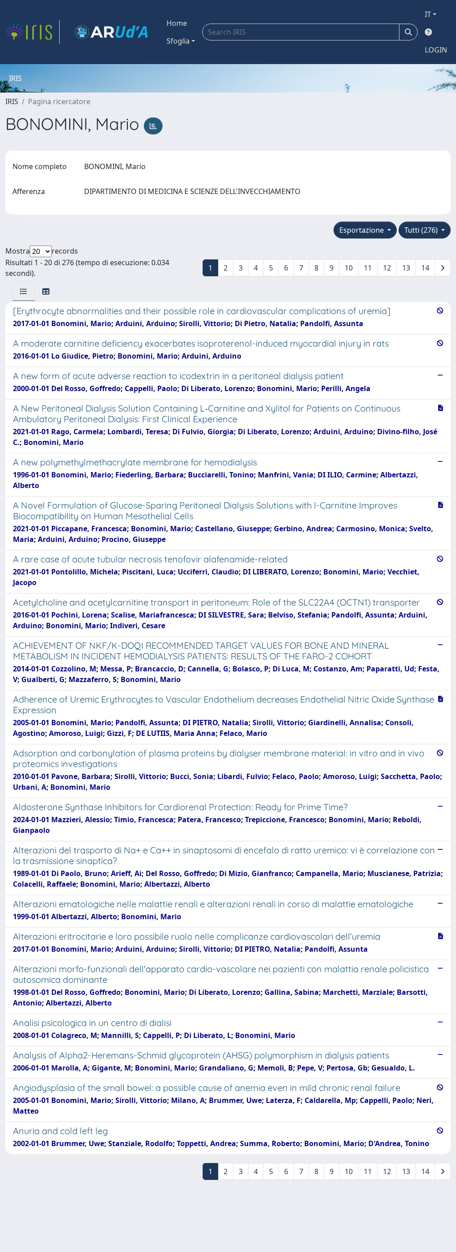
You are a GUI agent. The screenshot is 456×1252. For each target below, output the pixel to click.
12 (387, 268)
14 (425, 268)
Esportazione (362, 230)
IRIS (11, 101)
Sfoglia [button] (178, 41)
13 (406, 268)
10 (349, 268)
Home (177, 23)
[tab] (23, 291)
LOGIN (436, 50)
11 (368, 268)
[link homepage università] (111, 32)
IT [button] (428, 14)
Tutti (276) (422, 230)
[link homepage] (32, 32)
